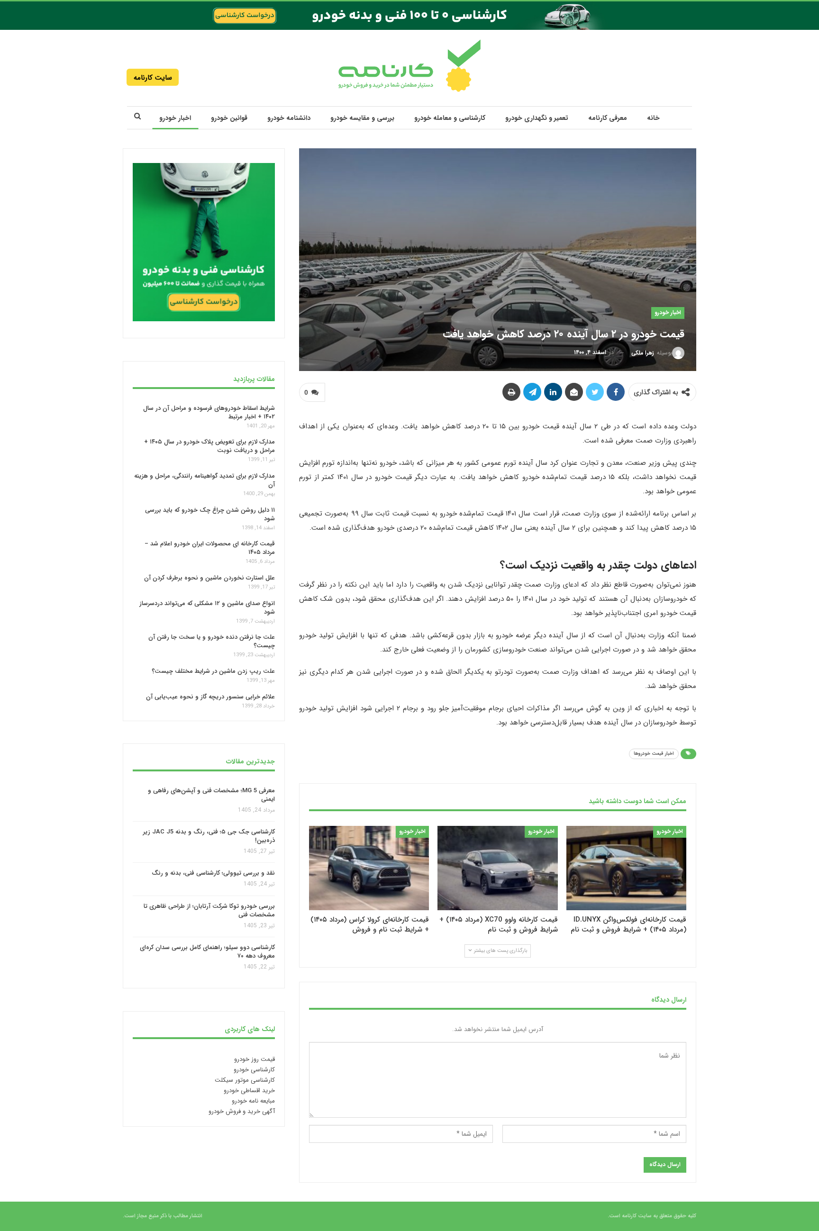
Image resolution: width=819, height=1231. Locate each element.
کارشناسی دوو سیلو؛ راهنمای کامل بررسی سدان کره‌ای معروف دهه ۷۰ (207, 952)
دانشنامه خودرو (288, 118)
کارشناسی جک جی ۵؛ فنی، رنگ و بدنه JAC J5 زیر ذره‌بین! (209, 836)
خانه (653, 118)
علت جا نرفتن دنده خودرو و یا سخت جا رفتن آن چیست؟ (211, 641)
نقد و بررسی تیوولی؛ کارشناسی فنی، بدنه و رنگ (213, 873)
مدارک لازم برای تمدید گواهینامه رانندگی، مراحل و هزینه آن (204, 480)
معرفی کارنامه (607, 118)
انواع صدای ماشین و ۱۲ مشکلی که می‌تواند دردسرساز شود (207, 607)
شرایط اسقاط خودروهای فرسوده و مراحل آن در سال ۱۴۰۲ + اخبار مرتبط (209, 412)
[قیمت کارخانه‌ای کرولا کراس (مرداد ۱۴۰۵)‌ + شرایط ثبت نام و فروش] (369, 868)
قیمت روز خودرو (254, 1059)
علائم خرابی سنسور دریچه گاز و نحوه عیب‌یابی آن (210, 697)
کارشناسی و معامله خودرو (449, 118)
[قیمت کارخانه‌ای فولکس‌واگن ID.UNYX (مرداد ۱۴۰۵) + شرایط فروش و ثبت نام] (626, 868)
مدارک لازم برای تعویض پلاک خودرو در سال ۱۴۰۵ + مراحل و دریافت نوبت (209, 446)
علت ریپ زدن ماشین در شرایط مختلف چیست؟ (213, 671)
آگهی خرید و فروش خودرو (242, 1111)
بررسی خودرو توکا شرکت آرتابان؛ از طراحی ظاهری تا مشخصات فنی (209, 910)
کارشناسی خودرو (254, 1070)
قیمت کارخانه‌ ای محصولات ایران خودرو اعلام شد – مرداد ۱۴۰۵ (210, 548)
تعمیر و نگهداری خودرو (536, 118)
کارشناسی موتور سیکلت (245, 1080)
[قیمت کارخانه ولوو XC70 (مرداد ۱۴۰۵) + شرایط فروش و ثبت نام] (497, 868)
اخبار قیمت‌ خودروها (654, 753)
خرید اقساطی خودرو (249, 1090)
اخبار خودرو (175, 118)
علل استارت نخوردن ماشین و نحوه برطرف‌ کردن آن (209, 578)
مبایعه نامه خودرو (253, 1101)
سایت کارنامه (153, 77)
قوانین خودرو (229, 118)
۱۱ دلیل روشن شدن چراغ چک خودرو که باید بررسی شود (210, 514)
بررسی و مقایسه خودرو (362, 118)
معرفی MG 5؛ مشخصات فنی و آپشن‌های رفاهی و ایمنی (211, 795)
